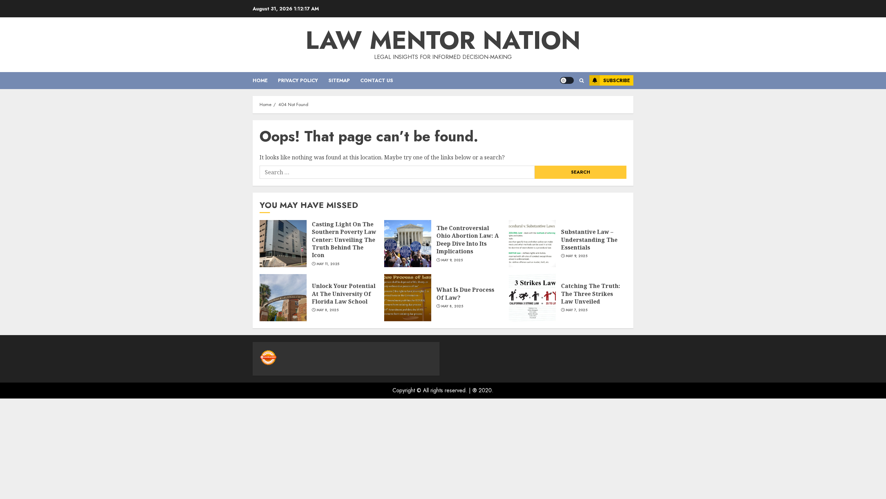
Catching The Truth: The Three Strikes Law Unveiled (590, 293)
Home (260, 80)
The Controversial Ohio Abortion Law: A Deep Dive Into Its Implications (467, 239)
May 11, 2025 (328, 264)
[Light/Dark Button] (567, 80)
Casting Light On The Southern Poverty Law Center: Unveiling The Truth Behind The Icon (344, 239)
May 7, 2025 (576, 310)
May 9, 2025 (452, 260)
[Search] (581, 80)
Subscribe (616, 80)
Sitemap (339, 80)
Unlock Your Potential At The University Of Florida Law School (344, 293)
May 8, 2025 (327, 310)
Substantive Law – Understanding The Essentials (589, 239)
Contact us (376, 80)
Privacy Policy (298, 80)
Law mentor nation (443, 40)
